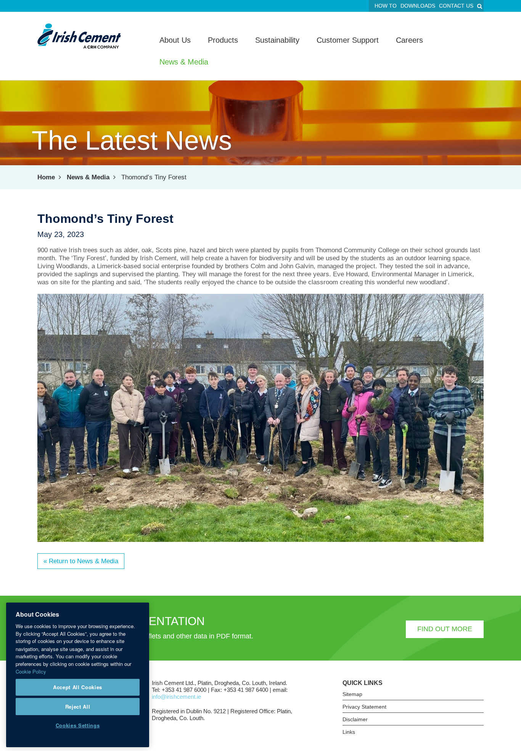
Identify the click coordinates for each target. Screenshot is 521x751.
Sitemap (352, 694)
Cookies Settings (78, 725)
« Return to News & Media (80, 561)
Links (349, 732)
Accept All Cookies (77, 687)
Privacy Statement (364, 707)
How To (386, 6)
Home (46, 177)
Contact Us (456, 6)
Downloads (417, 6)
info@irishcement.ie (176, 696)
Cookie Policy (31, 671)
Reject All (77, 706)
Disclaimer (355, 719)
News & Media (88, 177)
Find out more (444, 629)
